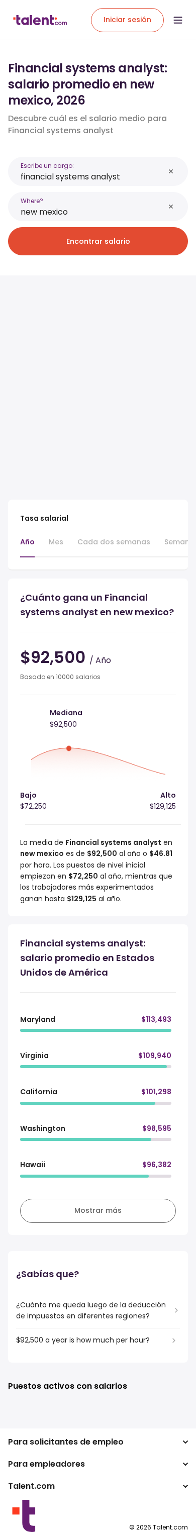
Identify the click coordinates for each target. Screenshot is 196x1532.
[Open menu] (178, 20)
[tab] (27, 546)
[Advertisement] (98, 381)
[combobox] (92, 176)
